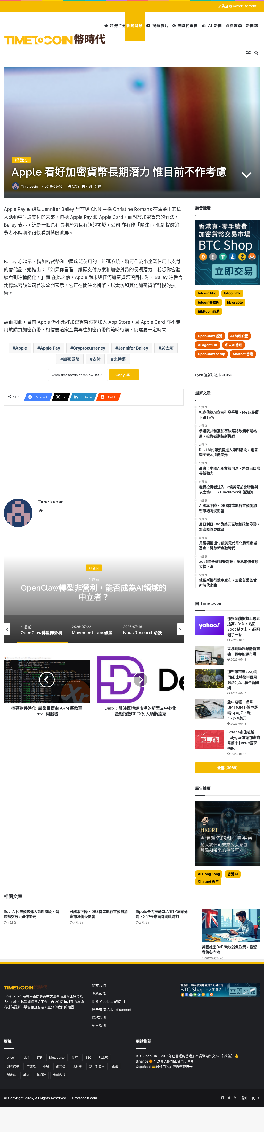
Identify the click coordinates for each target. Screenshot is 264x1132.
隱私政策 (99, 993)
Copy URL (124, 375)
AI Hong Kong (209, 874)
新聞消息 (134, 25)
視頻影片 (160, 25)
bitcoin (11, 1057)
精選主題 (118, 25)
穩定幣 (11, 1075)
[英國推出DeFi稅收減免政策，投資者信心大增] (231, 925)
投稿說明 (99, 1017)
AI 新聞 (214, 25)
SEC (88, 1057)
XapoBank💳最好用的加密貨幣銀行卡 (164, 1067)
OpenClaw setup (211, 354)
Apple (21, 348)
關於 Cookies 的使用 (108, 1001)
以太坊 (167, 348)
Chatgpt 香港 (208, 881)
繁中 (245, 1098)
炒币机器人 (97, 1066)
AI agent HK (207, 345)
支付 (96, 359)
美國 (26, 1075)
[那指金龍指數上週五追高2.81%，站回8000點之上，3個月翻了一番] (209, 625)
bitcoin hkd (207, 293)
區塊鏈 (31, 1066)
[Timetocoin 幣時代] (55, 39)
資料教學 (234, 25)
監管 (115, 1066)
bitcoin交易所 (208, 302)
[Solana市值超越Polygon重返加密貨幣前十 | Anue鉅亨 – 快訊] (209, 739)
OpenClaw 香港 (210, 336)
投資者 (60, 1066)
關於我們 (99, 985)
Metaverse (57, 1057)
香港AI (233, 874)
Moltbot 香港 (243, 354)
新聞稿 (252, 25)
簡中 (255, 1098)
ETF (39, 1057)
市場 (46, 1066)
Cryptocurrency (89, 348)
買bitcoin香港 (208, 311)
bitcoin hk (232, 293)
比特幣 (119, 359)
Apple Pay (50, 348)
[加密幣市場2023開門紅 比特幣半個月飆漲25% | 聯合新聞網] (209, 678)
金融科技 (59, 1075)
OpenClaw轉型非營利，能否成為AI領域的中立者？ (94, 592)
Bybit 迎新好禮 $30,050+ (214, 375)
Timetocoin (29, 186)
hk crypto (235, 302)
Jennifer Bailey (133, 348)
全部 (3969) (227, 767)
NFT (75, 1057)
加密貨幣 (71, 359)
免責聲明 (99, 1026)
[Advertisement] (94, 449)
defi (26, 1057)
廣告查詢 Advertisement (238, 6)
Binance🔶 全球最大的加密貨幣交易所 (165, 1061)
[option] (94, 591)
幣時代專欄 (187, 25)
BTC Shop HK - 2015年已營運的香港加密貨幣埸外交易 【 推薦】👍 (187, 1056)
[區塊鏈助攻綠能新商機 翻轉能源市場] (209, 655)
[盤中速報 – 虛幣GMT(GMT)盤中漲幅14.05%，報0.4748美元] (209, 709)
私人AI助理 (233, 345)
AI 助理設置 (239, 336)
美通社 (41, 1075)
